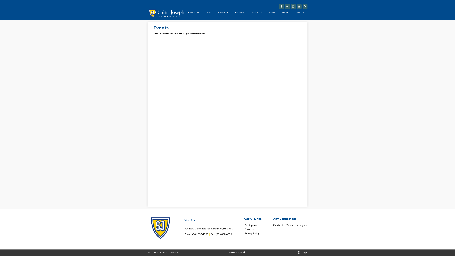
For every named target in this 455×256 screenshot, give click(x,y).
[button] (194, 12)
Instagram (293, 6)
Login (302, 252)
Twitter (287, 6)
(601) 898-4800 (200, 234)
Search (305, 6)
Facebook (281, 6)
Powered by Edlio (238, 252)
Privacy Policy (252, 233)
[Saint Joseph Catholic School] (166, 13)
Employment (251, 225)
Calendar (299, 6)
